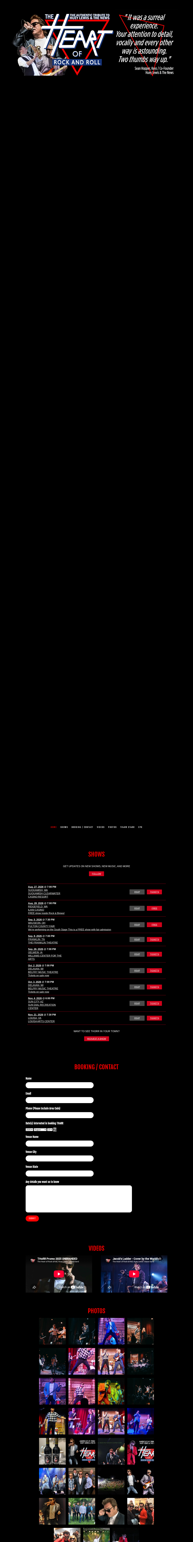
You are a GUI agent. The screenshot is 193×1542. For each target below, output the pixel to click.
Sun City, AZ (35, 1001)
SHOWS (64, 827)
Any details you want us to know (42, 1181)
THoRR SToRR (127, 827)
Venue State (32, 1166)
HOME (54, 827)
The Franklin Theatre (43, 942)
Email (28, 1093)
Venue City (31, 1151)
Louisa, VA (34, 1018)
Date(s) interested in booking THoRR (44, 1123)
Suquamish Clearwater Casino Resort (44, 895)
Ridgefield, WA (38, 906)
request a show (96, 1039)
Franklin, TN (36, 939)
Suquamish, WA (38, 890)
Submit (32, 1218)
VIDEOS (101, 827)
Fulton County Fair (41, 926)
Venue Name (32, 1136)
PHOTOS (112, 827)
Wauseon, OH (36, 923)
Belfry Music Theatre (43, 972)
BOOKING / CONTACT (82, 827)
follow (96, 874)
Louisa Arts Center (41, 1021)
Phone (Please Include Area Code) (43, 1108)
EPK (140, 827)
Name (29, 1078)
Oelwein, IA (35, 952)
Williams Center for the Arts (45, 957)
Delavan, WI (35, 969)
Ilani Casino (36, 910)
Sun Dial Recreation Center (42, 1007)
